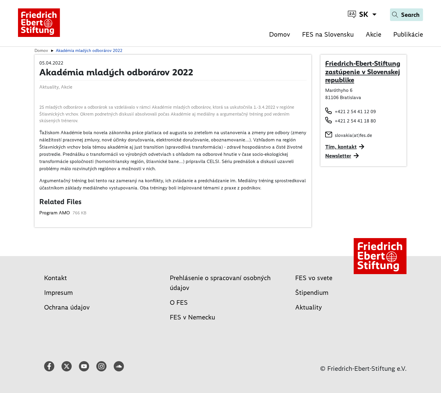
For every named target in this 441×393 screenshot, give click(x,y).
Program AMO (55, 213)
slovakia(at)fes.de (353, 135)
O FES (179, 302)
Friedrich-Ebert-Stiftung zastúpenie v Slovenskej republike (362, 71)
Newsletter (338, 156)
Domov (279, 34)
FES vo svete (313, 278)
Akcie (373, 34)
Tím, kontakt (341, 147)
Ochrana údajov (67, 307)
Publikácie (408, 34)
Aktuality (308, 307)
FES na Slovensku (328, 34)
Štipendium (311, 293)
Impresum (58, 293)
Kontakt (55, 278)
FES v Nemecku (192, 317)
